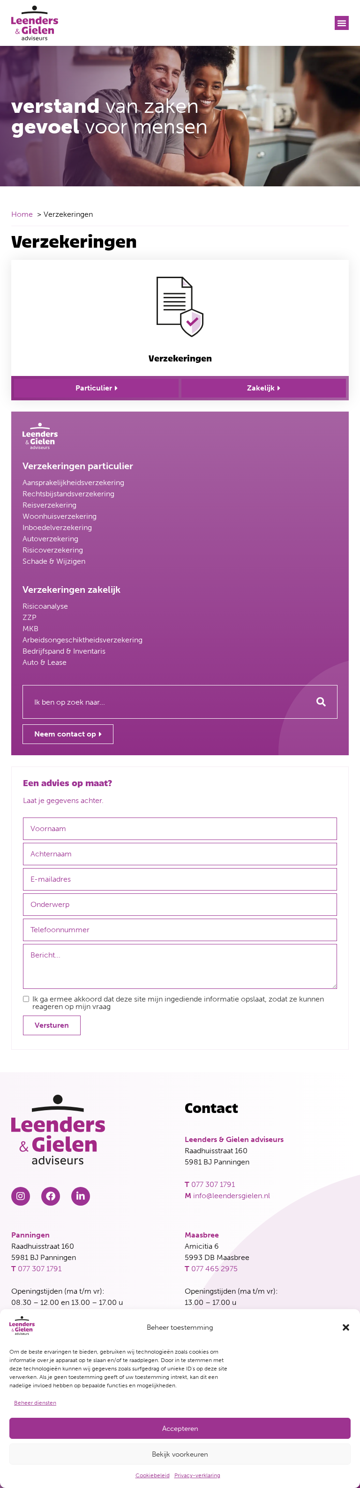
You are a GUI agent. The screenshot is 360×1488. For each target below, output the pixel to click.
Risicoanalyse (45, 606)
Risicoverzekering (52, 549)
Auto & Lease (44, 662)
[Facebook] (50, 1196)
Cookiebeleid (152, 1475)
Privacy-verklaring (197, 1475)
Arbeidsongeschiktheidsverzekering (82, 639)
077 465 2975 (214, 1268)
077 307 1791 (213, 1184)
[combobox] (163, 702)
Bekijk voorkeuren (180, 1454)
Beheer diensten (35, 1403)
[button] (346, 1327)
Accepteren (180, 1428)
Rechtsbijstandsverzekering (68, 493)
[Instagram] (20, 1196)
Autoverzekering (50, 538)
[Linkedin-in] (80, 1196)
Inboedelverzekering (57, 527)
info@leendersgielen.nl (231, 1195)
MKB (30, 628)
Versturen (52, 1025)
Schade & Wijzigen (53, 561)
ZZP (29, 617)
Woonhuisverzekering (59, 516)
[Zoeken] (321, 702)
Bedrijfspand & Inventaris (63, 651)
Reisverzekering (49, 505)
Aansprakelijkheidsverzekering (73, 482)
